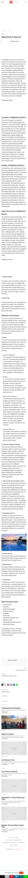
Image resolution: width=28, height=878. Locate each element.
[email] (7, 876)
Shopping (3, 704)
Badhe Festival (7, 734)
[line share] (17, 685)
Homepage (3, 31)
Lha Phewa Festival (9, 772)
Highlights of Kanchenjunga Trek (13, 798)
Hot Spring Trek (7, 760)
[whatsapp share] (14, 685)
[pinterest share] (8, 685)
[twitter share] (2, 685)
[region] (14, 16)
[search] (26, 2)
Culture (3, 730)
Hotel (9, 31)
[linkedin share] (11, 685)
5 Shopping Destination (11, 708)
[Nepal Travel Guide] (14, 2)
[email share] (5, 685)
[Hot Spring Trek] (14, 748)
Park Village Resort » (21, 670)
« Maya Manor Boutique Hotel (9, 676)
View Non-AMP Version (18, 849)
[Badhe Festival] (14, 722)
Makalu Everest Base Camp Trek (12, 826)
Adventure (4, 756)
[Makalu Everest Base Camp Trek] (14, 813)
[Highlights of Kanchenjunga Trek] (14, 786)
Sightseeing (4, 794)
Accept (21, 872)
